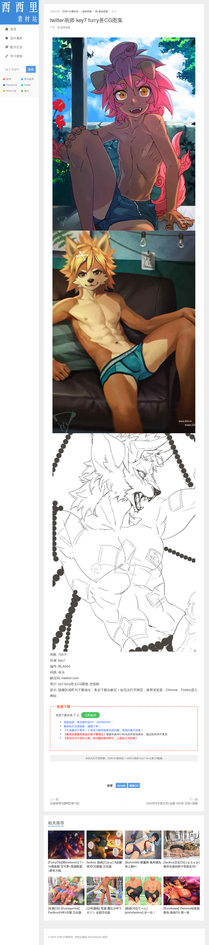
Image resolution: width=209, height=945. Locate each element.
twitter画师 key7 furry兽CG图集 (86, 20)
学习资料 (16, 56)
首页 (13, 29)
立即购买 (90, 715)
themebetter (95, 937)
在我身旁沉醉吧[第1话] (64, 803)
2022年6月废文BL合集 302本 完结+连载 (172, 803)
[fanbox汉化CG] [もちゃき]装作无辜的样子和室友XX (181, 864)
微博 (8, 79)
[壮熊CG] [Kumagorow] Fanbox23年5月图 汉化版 (64, 910)
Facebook (11, 84)
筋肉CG (134, 785)
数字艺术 (16, 47)
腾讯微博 (29, 79)
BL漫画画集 (101, 11)
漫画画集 (87, 11)
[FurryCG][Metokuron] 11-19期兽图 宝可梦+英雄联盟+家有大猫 (66, 866)
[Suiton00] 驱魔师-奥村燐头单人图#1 (143, 864)
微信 (26, 90)
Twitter (27, 84)
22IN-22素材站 (19, 12)
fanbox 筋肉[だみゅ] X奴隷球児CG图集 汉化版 (104, 864)
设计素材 (16, 38)
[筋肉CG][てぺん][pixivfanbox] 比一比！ (140, 910)
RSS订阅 (11, 90)
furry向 (121, 785)
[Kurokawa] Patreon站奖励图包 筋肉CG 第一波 (181, 910)
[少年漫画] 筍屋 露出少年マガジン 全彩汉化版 (104, 910)
